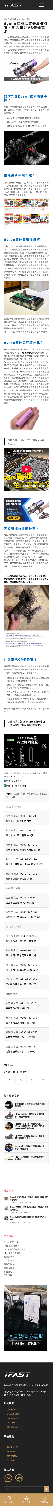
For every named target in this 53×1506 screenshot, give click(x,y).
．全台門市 (9, 1442)
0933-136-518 (28, 816)
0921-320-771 (31, 936)
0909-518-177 (28, 950)
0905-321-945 (28, 844)
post (12, 1065)
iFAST (13, 776)
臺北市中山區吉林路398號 (19, 835)
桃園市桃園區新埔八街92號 (20, 902)
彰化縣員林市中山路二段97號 (21, 984)
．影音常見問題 (11, 1447)
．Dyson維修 (10, 1409)
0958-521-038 (28, 873)
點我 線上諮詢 (16, 786)
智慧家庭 (8, 1257)
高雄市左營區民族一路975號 (20, 1037)
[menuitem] (40, 5)
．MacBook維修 (11, 1418)
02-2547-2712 (28, 830)
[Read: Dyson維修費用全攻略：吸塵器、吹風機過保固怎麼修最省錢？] (6, 1198)
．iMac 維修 (10, 1422)
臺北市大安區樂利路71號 (18, 821)
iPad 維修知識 (10, 1245)
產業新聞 (8, 1260)
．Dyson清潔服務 (12, 1414)
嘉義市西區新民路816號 (18, 1008)
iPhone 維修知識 (11, 1249)
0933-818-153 (28, 1046)
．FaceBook (10, 1460)
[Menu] (40, 5)
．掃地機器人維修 (12, 1427)
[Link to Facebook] (47, 5)
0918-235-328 (28, 979)
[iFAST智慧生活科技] (22, 5)
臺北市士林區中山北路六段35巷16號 (25, 864)
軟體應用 (8, 1271)
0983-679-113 (28, 897)
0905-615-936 (28, 1017)
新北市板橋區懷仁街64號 (19, 878)
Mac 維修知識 (10, 1253)
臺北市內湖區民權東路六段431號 (23, 850)
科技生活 (8, 1264)
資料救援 (8, 1268)
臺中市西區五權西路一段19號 (21, 941)
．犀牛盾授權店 (11, 1456)
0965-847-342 (28, 912)
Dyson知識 (25, 19)
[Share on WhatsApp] (32, 1079)
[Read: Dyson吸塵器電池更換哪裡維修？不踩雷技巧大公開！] (6, 1218)
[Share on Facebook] (9, 1079)
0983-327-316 (28, 964)
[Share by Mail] (43, 1079)
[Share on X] (20, 1079)
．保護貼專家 (10, 1451)
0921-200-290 (28, 859)
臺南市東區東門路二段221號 (20, 1022)
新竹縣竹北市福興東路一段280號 (23, 917)
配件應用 (8, 1275)
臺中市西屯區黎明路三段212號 (22, 955)
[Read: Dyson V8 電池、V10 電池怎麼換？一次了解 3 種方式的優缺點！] (6, 1208)
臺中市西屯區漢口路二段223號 (22, 970)
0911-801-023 (28, 1003)
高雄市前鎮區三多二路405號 (21, 1051)
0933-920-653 (29, 1032)
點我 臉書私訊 (14, 781)
